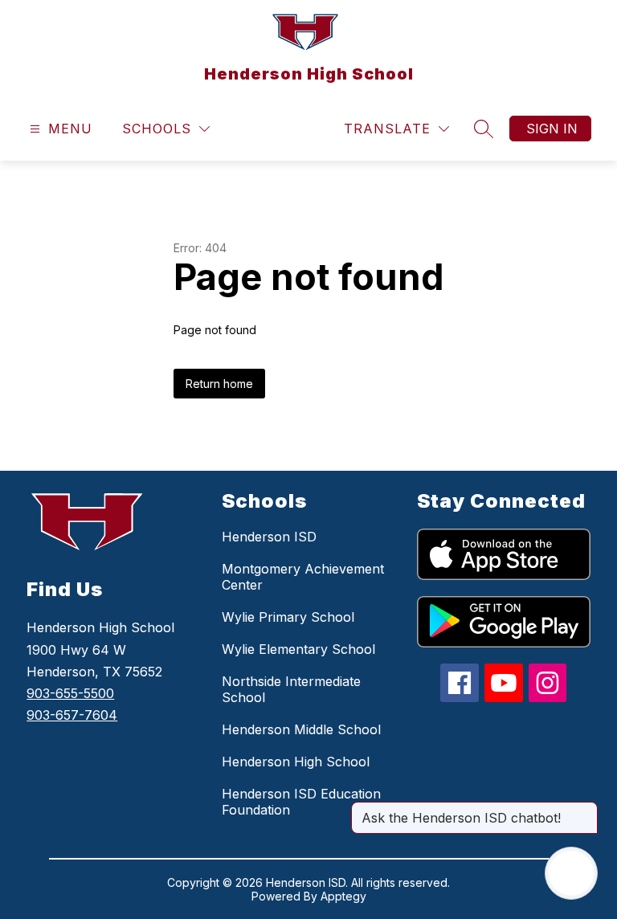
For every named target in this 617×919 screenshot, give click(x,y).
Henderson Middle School (301, 729)
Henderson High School (296, 762)
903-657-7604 (72, 715)
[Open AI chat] (571, 873)
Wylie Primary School (288, 617)
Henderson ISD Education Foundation (301, 802)
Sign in (552, 128)
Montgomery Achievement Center (303, 577)
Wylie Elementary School (298, 649)
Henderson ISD (269, 537)
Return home (219, 383)
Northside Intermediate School (291, 689)
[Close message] (585, 810)
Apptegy (343, 896)
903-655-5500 (70, 693)
